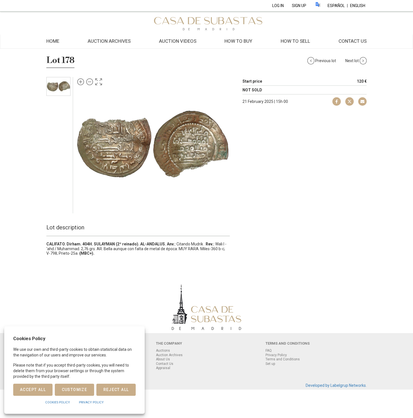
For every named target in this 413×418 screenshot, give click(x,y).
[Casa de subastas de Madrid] (206, 23)
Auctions (163, 351)
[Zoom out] (89, 81)
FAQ (269, 351)
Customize (74, 389)
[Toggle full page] (98, 81)
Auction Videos (177, 41)
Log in (278, 5)
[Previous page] (85, 144)
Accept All (33, 389)
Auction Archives (109, 41)
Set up (270, 364)
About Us (163, 359)
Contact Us (353, 41)
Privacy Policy (276, 355)
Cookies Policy (57, 402)
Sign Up (299, 5)
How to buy (238, 41)
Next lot (352, 60)
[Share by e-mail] (336, 101)
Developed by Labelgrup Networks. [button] (336, 385)
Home (52, 41)
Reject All (116, 389)
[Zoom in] (80, 81)
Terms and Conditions (283, 359)
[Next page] (220, 144)
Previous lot (325, 60)
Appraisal (163, 368)
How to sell (295, 41)
